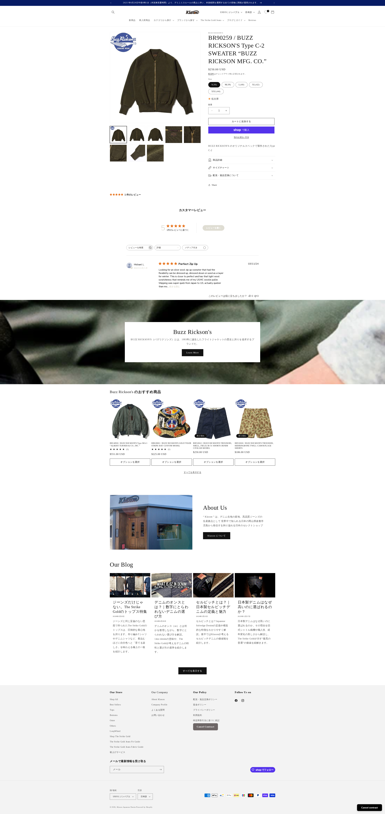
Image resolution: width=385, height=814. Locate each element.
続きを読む (174, 286)
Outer (112, 720)
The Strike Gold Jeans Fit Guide (125, 742)
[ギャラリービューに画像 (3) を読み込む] (155, 134)
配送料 (211, 74)
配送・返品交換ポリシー (205, 699)
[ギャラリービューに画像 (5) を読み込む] (192, 134)
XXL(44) (215, 91)
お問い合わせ (158, 715)
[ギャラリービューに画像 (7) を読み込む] (136, 153)
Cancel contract (369, 807)
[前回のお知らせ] (111, 3)
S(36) (214, 85)
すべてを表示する (192, 472)
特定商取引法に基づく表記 (206, 720)
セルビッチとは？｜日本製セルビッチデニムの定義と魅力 (213, 607)
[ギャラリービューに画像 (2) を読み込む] (136, 134)
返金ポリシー (199, 705)
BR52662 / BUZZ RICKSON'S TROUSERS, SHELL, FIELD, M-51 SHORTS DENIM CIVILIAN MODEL (212, 445)
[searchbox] (137, 247)
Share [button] (214, 185)
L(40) (241, 85)
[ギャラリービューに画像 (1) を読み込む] (118, 134)
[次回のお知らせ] (274, 3)
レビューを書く (213, 227)
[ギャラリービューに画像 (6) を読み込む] (118, 153)
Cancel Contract (205, 727)
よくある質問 (158, 710)
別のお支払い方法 (241, 137)
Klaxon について (217, 536)
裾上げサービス (117, 752)
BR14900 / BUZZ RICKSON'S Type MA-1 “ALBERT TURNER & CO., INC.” (128, 444)
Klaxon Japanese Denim (126, 807)
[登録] (160, 769)
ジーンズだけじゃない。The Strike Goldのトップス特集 (130, 607)
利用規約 (197, 715)
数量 (210, 105)
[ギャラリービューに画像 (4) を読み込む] (173, 134)
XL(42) (256, 85)
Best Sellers (115, 705)
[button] (113, 12)
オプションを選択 (130, 462)
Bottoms (113, 715)
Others (113, 726)
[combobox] (168, 247)
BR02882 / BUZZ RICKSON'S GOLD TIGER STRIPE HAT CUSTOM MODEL (171, 444)
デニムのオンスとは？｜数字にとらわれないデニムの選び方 (171, 609)
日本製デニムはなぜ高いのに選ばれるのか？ (255, 607)
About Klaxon (158, 699)
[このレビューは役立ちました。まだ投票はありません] (250, 296)
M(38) (228, 85)
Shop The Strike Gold (120, 736)
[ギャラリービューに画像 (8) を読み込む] (155, 153)
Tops (112, 710)
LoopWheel (115, 731)
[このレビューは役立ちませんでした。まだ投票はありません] (255, 296)
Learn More (192, 352)
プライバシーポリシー (204, 710)
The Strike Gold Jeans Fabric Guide (126, 747)
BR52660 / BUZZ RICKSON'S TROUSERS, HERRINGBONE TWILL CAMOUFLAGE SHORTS (254, 445)
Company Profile (159, 705)
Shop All (114, 699)
